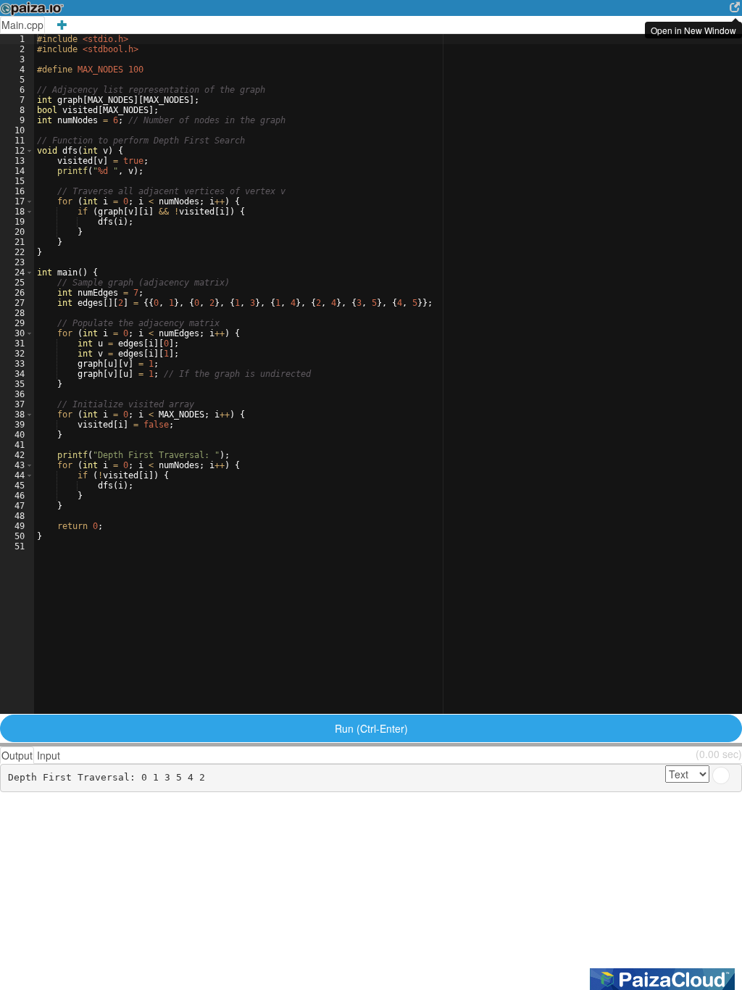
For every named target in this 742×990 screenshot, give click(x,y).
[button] (29, 151)
